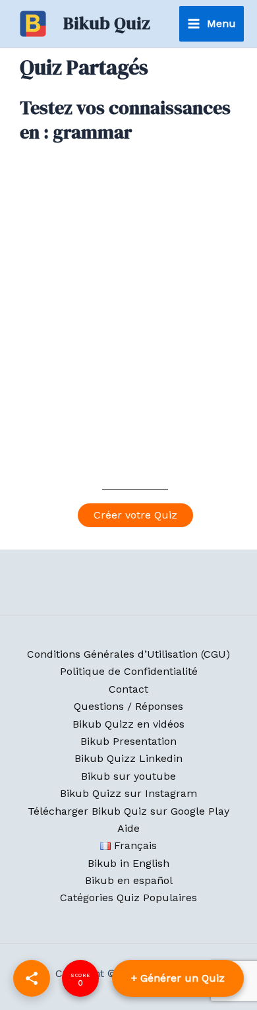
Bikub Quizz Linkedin (128, 758)
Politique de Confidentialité (129, 671)
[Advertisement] (128, 329)
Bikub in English (128, 863)
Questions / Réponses (128, 706)
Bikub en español (129, 880)
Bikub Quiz (106, 23)
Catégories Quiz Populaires (128, 897)
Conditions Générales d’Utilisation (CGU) (128, 654)
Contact (128, 689)
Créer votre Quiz (135, 515)
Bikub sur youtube (128, 776)
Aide (128, 828)
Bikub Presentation (128, 741)
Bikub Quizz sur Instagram (128, 793)
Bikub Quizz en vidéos (128, 724)
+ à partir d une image (180, 978)
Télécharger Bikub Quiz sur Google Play (128, 811)
